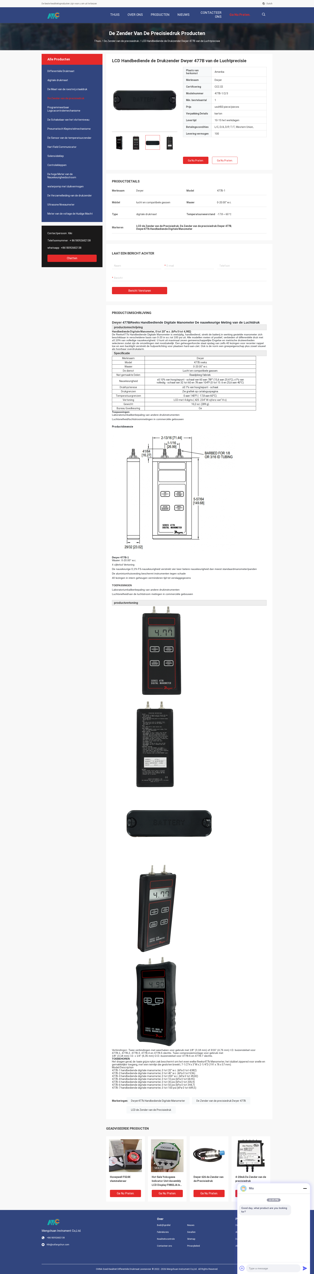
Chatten (72, 258)
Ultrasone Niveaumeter (61, 204)
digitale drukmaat (57, 80)
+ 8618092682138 (80, 240)
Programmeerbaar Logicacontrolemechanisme (63, 109)
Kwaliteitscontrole (166, 1239)
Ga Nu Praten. (196, 160)
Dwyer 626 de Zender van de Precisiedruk (209, 1179)
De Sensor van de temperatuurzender (69, 137)
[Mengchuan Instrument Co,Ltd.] (53, 15)
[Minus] (305, 1188)
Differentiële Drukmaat (60, 71)
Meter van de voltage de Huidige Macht (70, 213)
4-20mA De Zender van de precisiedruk (250, 1179)
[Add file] (242, 1268)
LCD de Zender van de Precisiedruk (151, 1109)
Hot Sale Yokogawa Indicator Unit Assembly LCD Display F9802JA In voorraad (166, 1181)
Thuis (97, 41)
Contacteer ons (164, 1246)
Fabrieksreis (163, 1232)
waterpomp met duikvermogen (65, 186)
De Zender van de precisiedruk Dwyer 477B (221, 1100)
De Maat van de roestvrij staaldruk (67, 89)
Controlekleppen (57, 165)
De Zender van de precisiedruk (121, 41)
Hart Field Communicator (62, 146)
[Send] (305, 1268)
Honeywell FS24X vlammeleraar (120, 1179)
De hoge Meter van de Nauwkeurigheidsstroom (61, 176)
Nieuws (190, 1225)
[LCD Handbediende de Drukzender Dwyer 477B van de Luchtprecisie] (144, 99)
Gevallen (191, 1232)
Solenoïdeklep (55, 156)
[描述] (263, 14)
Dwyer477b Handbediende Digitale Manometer (158, 1100)
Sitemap (191, 1239)
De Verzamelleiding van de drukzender (69, 195)
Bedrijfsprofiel (163, 1225)
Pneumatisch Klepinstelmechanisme (69, 128)
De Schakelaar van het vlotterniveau (68, 119)
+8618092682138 (71, 247)
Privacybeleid (193, 1246)
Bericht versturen (139, 290)
